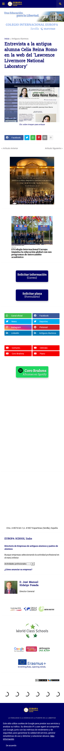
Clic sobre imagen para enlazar (32, 124)
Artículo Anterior (10, 148)
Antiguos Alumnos (19, 39)
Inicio (6, 39)
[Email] (44, 137)
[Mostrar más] (50, 137)
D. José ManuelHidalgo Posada (29, 584)
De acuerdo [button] (11, 745)
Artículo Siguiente (53, 148)
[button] (3, 3)
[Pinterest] (38, 137)
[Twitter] (26, 137)
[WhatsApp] (32, 137)
